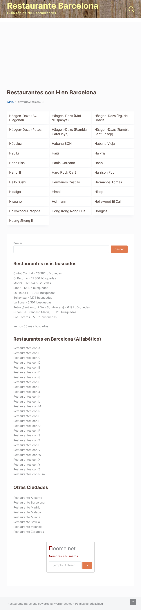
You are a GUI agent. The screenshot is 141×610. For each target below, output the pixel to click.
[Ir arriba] (133, 602)
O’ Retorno (20, 278)
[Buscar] (131, 9)
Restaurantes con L (26, 401)
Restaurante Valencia (27, 527)
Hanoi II (15, 172)
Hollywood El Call (108, 201)
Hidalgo (15, 192)
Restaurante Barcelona (52, 6)
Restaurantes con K (26, 396)
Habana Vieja (105, 143)
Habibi (14, 153)
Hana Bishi (17, 163)
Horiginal (101, 211)
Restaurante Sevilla (26, 522)
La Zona (19, 302)
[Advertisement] (70, 49)
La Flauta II (20, 293)
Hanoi (99, 163)
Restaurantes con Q (27, 426)
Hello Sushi (17, 182)
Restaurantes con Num (29, 474)
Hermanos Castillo (66, 182)
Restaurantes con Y (26, 464)
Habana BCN (62, 143)
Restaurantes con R (26, 430)
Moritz (17, 283)
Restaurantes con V (26, 450)
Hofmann (59, 201)
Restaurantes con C (27, 358)
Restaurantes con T (26, 440)
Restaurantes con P (26, 421)
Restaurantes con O (27, 416)
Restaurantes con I (26, 387)
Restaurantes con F (26, 372)
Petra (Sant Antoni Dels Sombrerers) (38, 307)
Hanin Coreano (63, 163)
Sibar (17, 288)
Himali (56, 192)
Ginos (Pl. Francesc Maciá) (31, 312)
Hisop (99, 192)
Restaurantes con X (26, 459)
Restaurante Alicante (27, 497)
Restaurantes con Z (26, 469)
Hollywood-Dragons (24, 211)
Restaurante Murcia (26, 517)
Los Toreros (21, 317)
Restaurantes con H (27, 382)
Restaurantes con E (26, 367)
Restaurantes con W (27, 455)
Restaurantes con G (27, 377)
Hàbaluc (15, 143)
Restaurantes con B (26, 353)
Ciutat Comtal (23, 273)
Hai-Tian (101, 153)
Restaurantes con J (26, 392)
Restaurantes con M (27, 406)
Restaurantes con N (27, 411)
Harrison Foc (104, 172)
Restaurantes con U (27, 445)
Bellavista (20, 297)
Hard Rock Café (64, 172)
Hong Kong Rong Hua (68, 211)
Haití (55, 153)
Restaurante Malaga (27, 512)
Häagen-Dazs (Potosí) (26, 129)
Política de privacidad (89, 603)
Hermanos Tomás (108, 182)
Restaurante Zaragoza (28, 531)
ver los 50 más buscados (30, 326)
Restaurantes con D (27, 362)
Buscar (17, 243)
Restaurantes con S (26, 435)
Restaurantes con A (26, 348)
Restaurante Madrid (27, 507)
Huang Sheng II (21, 221)
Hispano (15, 201)
